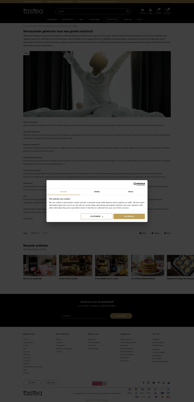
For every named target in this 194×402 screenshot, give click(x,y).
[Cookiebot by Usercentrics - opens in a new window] (135, 184)
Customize (95, 216)
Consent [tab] (63, 192)
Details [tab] (97, 192)
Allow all (129, 216)
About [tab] (130, 192)
